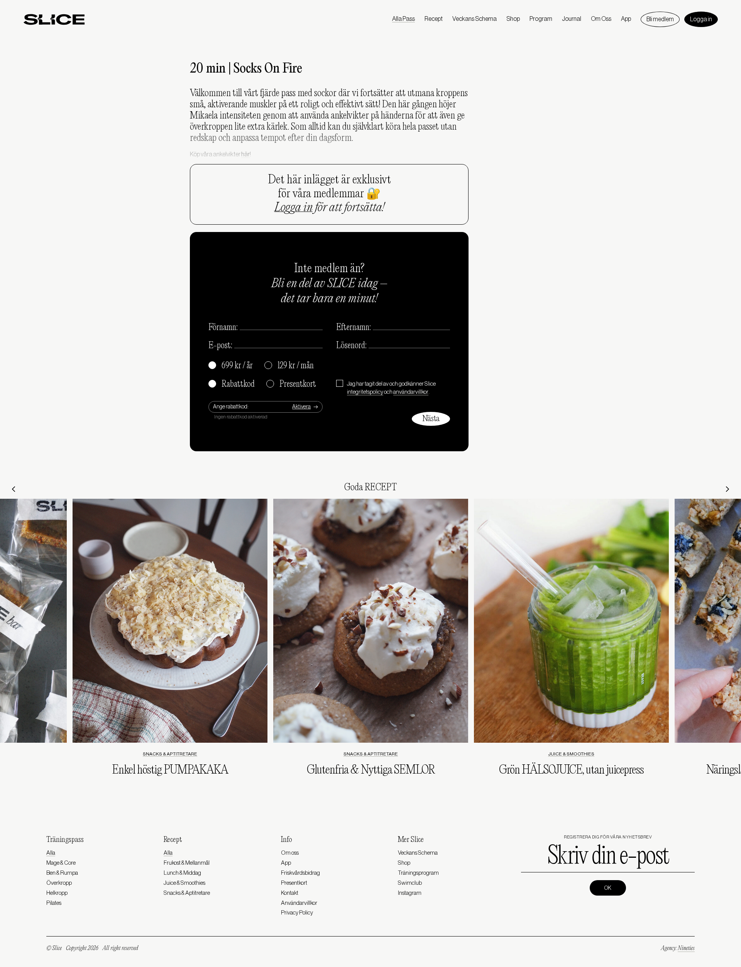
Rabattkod (232, 384)
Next (727, 489)
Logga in (701, 19)
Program (541, 19)
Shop (513, 19)
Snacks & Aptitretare (170, 754)
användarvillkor (410, 392)
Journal (571, 19)
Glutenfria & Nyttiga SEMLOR (371, 770)
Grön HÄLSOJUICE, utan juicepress (571, 770)
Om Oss (601, 19)
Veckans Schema (474, 19)
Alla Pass (403, 19)
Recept (434, 19)
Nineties (686, 948)
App (626, 19)
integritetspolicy (365, 392)
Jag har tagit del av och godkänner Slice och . (391, 388)
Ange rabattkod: (231, 407)
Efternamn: (353, 327)
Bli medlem (660, 19)
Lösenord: (351, 346)
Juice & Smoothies (571, 754)
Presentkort (291, 384)
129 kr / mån (289, 366)
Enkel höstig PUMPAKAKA (170, 770)
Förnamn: (223, 327)
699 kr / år (231, 366)
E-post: (220, 346)
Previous (13, 489)
